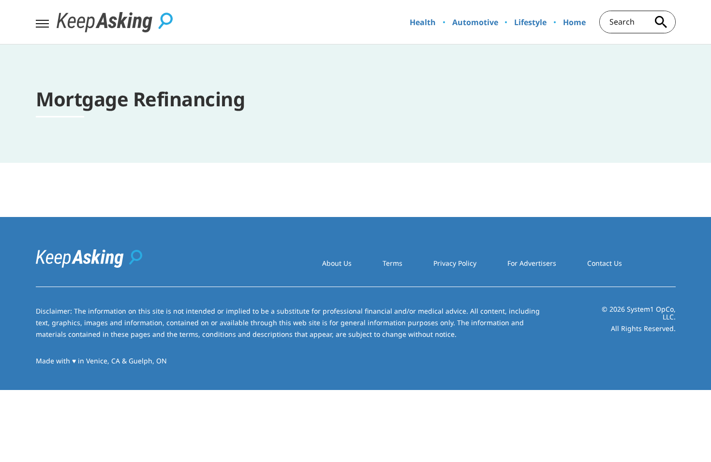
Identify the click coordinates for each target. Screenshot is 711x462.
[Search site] (661, 22)
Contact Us (604, 263)
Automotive (475, 22)
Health (423, 22)
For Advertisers (531, 263)
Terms (392, 263)
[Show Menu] (42, 21)
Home (574, 22)
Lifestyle (530, 22)
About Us (337, 263)
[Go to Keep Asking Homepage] (115, 22)
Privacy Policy (454, 263)
